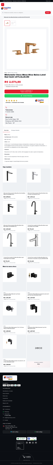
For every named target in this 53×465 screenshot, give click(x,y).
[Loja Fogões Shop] (26, 8)
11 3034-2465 (9, 112)
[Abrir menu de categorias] (2, 4)
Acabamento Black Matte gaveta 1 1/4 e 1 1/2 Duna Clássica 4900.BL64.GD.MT (14, 328)
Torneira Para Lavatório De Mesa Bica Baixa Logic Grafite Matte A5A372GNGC (14, 258)
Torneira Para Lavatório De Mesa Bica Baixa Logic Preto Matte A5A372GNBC (38, 226)
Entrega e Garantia (15, 130)
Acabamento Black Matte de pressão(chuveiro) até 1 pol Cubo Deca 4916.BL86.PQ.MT (38, 294)
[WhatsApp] (33, 442)
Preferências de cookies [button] (37, 463)
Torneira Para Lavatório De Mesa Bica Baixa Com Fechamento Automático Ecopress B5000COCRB (38, 258)
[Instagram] (27, 442)
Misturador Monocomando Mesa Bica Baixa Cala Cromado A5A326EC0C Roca (38, 194)
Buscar (47, 12)
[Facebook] (30, 442)
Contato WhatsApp (27, 95)
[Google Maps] (36, 442)
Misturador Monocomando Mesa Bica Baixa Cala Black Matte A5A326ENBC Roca (13, 226)
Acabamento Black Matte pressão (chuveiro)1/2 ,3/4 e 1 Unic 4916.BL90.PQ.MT (14, 361)
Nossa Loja (48, 1)
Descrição (6, 130)
